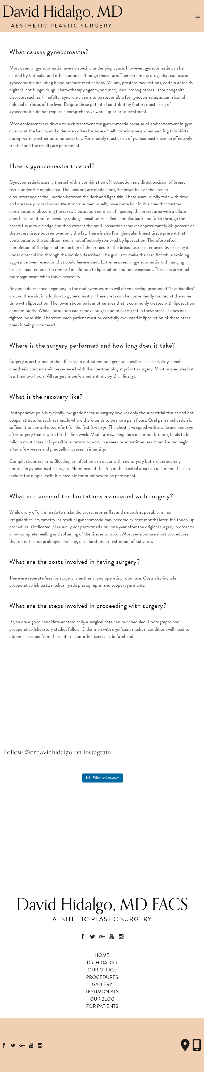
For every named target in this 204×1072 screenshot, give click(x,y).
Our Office (102, 969)
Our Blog (102, 998)
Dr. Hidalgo (102, 962)
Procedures (102, 977)
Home (102, 955)
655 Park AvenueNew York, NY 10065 (28, 683)
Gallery (102, 984)
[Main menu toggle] (198, 16)
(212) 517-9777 (26, 699)
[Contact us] (185, 1045)
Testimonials (102, 991)
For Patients (102, 1006)
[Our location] (197, 1045)
